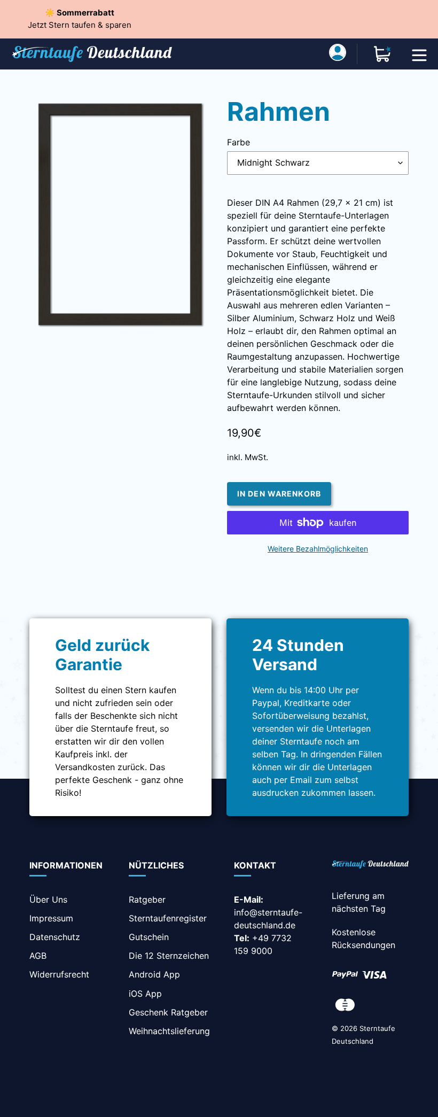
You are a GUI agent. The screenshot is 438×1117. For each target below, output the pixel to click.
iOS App (145, 993)
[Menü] (419, 54)
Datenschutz (54, 937)
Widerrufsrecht (59, 974)
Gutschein (149, 937)
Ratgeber (147, 899)
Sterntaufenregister (168, 918)
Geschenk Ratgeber (168, 1012)
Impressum (51, 918)
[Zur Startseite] (370, 865)
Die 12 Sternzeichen (169, 955)
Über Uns (48, 899)
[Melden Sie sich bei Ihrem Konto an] (337, 54)
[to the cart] (382, 54)
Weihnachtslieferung (169, 1031)
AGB (37, 955)
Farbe (238, 142)
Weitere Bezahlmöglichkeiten (318, 548)
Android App (154, 974)
